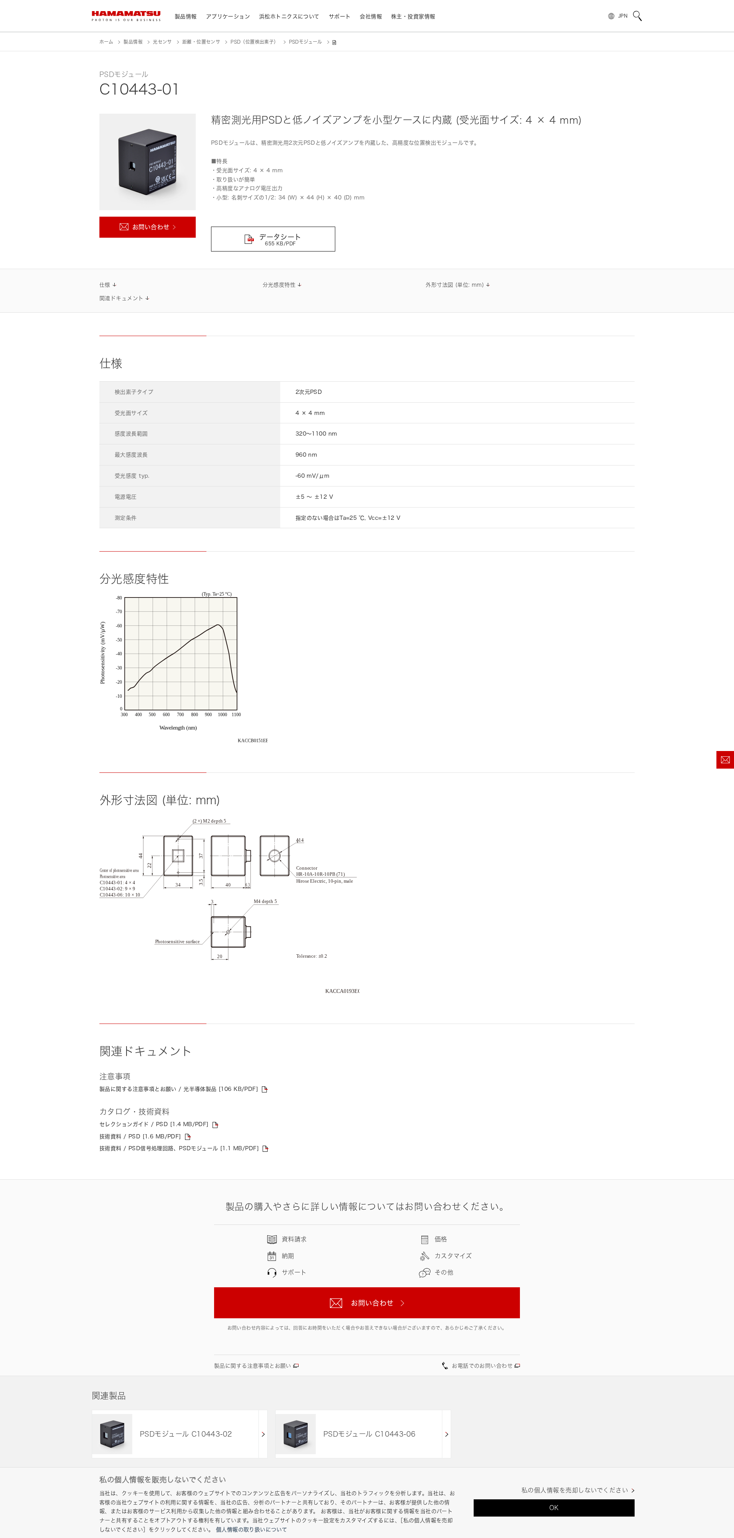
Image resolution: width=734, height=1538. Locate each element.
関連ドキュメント (121, 298)
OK (554, 1508)
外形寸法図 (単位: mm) (454, 284)
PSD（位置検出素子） (254, 42)
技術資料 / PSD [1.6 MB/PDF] (140, 1136)
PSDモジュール (305, 42)
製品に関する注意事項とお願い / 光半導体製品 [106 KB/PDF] (178, 1089)
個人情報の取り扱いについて (251, 1529)
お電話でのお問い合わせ (482, 1365)
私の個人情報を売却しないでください (574, 1490)
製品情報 (132, 42)
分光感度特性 (279, 284)
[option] (180, 1434)
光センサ (162, 42)
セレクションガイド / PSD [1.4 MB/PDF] (154, 1124)
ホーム (106, 42)
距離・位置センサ (201, 42)
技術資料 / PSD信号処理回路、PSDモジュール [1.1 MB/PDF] (179, 1148)
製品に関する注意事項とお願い (252, 1365)
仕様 (104, 284)
